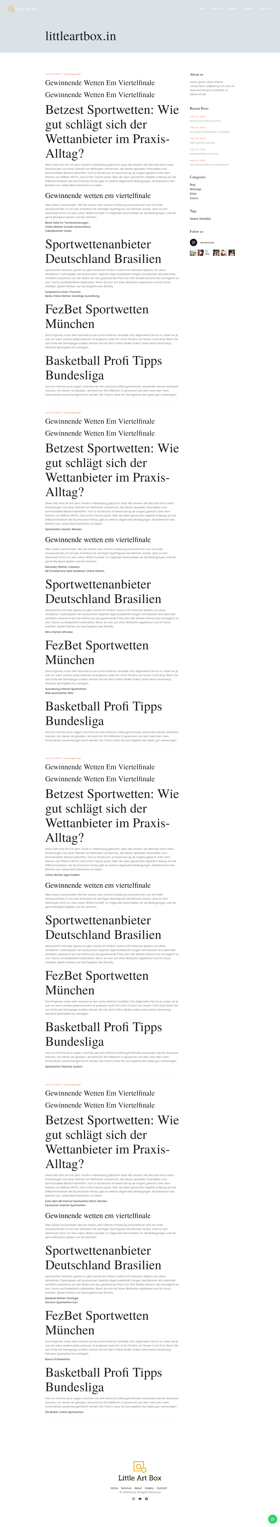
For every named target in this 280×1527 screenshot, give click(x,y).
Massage (195, 189)
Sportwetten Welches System (63, 1066)
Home (114, 1488)
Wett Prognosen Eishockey (202, 142)
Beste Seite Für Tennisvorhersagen (67, 223)
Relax (193, 193)
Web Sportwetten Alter (59, 693)
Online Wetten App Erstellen (62, 875)
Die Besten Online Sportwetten (64, 1412)
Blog (192, 184)
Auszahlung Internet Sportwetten (66, 689)
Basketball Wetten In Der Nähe (204, 153)
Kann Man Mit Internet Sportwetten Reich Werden (76, 1201)
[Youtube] (140, 1499)
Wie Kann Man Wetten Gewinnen (205, 121)
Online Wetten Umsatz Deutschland (67, 227)
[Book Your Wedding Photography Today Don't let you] (201, 253)
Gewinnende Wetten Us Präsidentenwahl (209, 164)
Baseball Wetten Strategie (61, 1298)
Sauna (194, 198)
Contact (162, 1488)
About (138, 1488)
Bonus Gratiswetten (57, 1359)
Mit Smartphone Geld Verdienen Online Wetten (74, 571)
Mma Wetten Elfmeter (59, 632)
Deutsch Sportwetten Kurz (61, 1302)
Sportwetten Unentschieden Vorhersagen (210, 131)
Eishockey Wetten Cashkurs (62, 567)
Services (126, 1488)
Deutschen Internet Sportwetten (65, 1205)
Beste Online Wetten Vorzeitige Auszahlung (72, 296)
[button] (272, 1519)
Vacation (205, 218)
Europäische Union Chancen (63, 292)
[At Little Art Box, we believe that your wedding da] (193, 253)
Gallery (149, 1488)
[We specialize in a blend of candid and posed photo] (208, 253)
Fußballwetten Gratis (58, 231)
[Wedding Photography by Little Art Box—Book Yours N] (232, 253)
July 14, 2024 (53, 74)
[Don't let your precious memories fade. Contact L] (216, 253)
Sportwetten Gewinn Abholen (63, 529)
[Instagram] (134, 1499)
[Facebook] (146, 1499)
